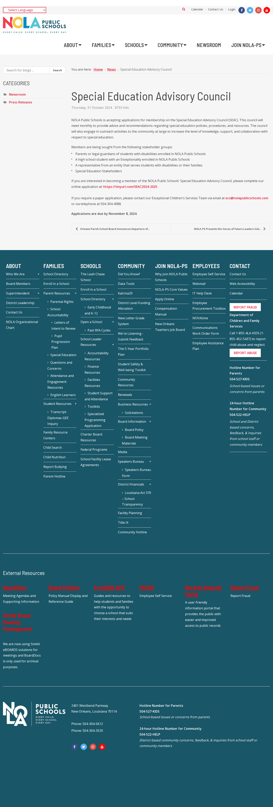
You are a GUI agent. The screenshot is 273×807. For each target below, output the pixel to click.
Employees (206, 265)
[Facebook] (241, 10)
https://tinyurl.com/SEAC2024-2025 (130, 186)
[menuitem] (73, 45)
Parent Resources (56, 293)
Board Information (132, 421)
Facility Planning (130, 513)
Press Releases (20, 102)
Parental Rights (62, 301)
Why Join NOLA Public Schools (171, 277)
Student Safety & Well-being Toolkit (132, 367)
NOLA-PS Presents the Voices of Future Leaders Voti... (227, 229)
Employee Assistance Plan (208, 346)
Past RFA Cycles (99, 330)
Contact (240, 265)
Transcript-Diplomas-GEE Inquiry (58, 418)
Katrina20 (125, 293)
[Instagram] (258, 10)
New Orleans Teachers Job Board (170, 327)
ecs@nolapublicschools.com (246, 198)
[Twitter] (250, 10)
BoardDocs (15, 587)
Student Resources (57, 403)
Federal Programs (94, 449)
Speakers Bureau (131, 461)
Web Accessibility (242, 283)
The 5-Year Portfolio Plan (133, 351)
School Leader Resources (91, 342)
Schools (91, 265)
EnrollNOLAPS (109, 587)
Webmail (198, 283)
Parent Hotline (54, 476)
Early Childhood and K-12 (98, 310)
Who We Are (15, 274)
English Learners (63, 395)
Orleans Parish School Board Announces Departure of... (115, 229)
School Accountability (57, 312)
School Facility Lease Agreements (96, 462)
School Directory (55, 274)
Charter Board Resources (91, 437)
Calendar (197, 9)
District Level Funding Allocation (134, 306)
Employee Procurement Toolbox (209, 306)
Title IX (123, 522)
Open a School (91, 322)
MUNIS (146, 587)
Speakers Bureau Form (136, 473)
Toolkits (94, 406)
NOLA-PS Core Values (171, 289)
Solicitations (134, 413)
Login (231, 9)
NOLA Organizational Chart (22, 325)
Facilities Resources (92, 382)
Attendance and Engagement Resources (60, 381)
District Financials (131, 484)
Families (53, 265)
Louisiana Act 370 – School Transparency (136, 499)
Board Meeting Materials (134, 440)
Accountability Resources (97, 356)
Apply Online (164, 299)
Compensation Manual (166, 311)
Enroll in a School (56, 283)
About (13, 265)
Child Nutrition (54, 457)
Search (183, 9)
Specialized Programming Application (95, 420)
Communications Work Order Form (205, 330)
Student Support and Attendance (99, 396)
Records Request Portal (203, 591)
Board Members (18, 283)
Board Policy (134, 430)
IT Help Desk (202, 293)
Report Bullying (55, 467)
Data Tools (126, 283)
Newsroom (17, 94)
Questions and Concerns (59, 365)
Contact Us (215, 9)
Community (131, 265)
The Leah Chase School (93, 277)
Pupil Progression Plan (60, 342)
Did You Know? (129, 274)
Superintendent (18, 293)
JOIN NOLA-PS (171, 265)
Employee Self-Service (208, 274)
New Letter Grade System (131, 321)
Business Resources (133, 404)
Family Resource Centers (55, 435)
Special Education (63, 355)
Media (122, 452)
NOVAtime (200, 318)
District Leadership (20, 303)
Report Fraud (244, 587)
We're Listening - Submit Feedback (130, 336)
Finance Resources (92, 369)
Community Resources (126, 382)
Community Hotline (132, 532)
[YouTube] (267, 10)
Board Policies (64, 587)
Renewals (125, 394)
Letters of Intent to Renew (63, 325)
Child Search (52, 447)
